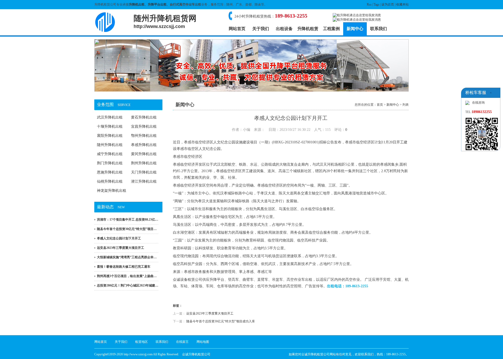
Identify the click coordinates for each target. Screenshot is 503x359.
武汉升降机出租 (110, 117)
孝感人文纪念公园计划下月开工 (119, 238)
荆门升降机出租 (110, 163)
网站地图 (202, 342)
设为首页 (387, 4)
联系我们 (378, 28)
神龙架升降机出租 (111, 191)
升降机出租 (137, 4)
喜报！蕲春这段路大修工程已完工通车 (123, 266)
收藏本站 (402, 4)
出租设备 (284, 28)
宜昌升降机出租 (144, 126)
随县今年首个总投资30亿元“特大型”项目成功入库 (220, 321)
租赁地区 (141, 342)
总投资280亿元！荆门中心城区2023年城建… (127, 285)
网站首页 (237, 28)
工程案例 (331, 28)
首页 (380, 104)
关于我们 (260, 28)
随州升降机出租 (110, 145)
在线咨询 (478, 102)
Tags (376, 4)
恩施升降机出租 (110, 172)
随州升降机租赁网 (165, 21)
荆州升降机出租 (144, 163)
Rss (369, 4)
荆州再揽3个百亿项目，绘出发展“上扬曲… (127, 276)
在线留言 (182, 342)
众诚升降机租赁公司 (196, 354)
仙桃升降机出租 (110, 181)
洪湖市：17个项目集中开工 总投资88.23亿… (127, 219)
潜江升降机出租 (144, 181)
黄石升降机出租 (144, 117)
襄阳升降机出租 (110, 136)
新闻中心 (355, 28)
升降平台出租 (157, 4)
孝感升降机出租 (144, 145)
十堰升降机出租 (110, 126)
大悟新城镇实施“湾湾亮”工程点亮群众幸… (127, 257)
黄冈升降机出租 (144, 154)
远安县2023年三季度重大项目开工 (120, 248)
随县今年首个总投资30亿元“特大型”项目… (127, 229)
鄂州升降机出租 (144, 136)
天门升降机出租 (144, 172)
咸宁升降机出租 (110, 154)
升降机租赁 (307, 28)
